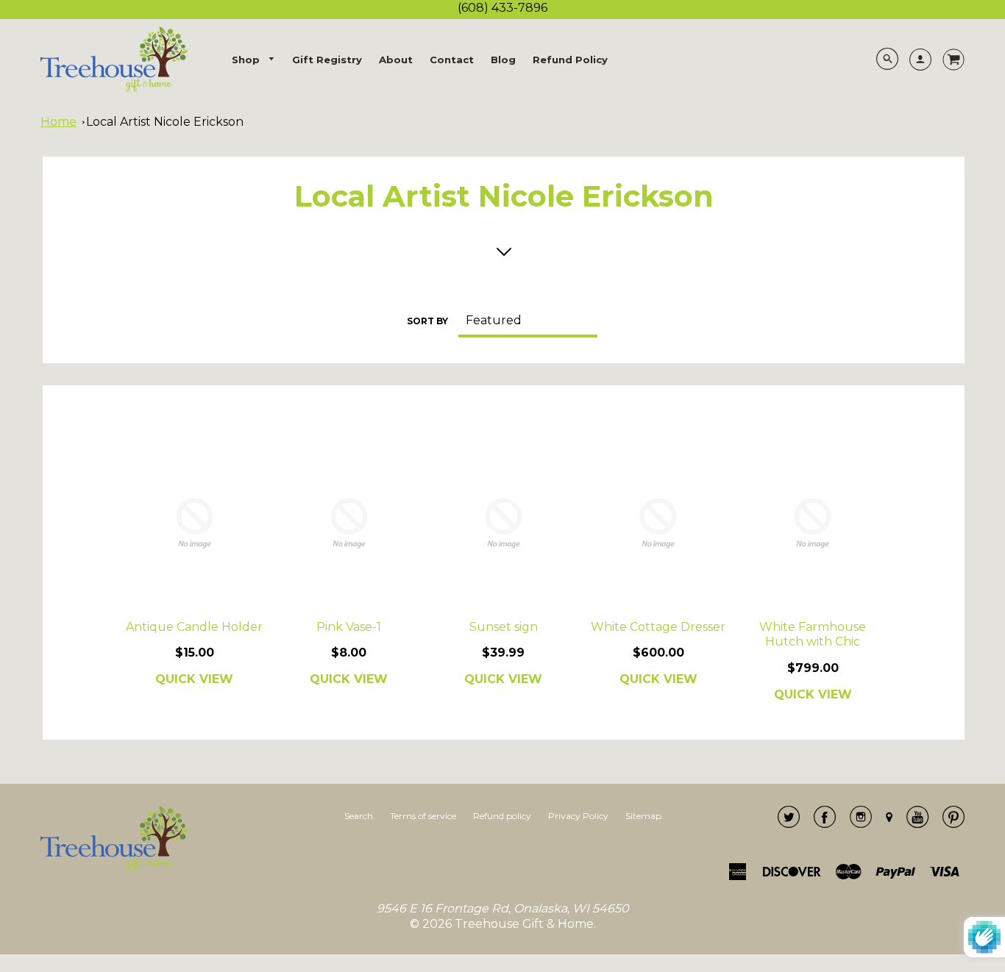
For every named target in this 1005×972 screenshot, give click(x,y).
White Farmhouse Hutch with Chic (812, 634)
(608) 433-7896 (502, 8)
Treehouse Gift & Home (524, 924)
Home (58, 122)
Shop (247, 59)
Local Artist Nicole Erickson (165, 122)
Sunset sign (503, 627)
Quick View (194, 679)
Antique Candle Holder (194, 627)
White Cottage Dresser (658, 627)
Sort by (427, 320)
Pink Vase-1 (348, 627)
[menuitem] (253, 60)
